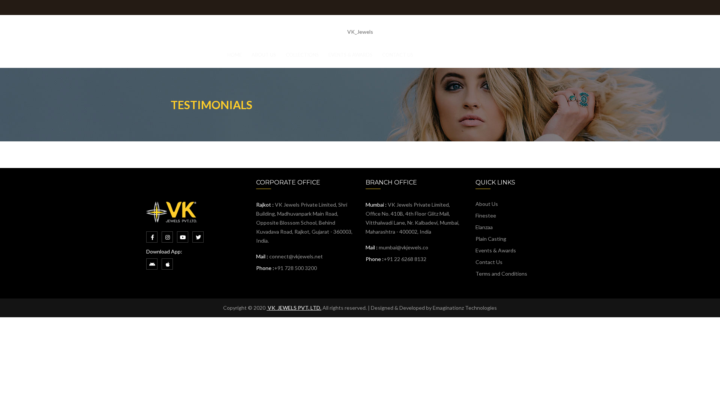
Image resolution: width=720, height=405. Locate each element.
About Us (487, 204)
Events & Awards (496, 250)
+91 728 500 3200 (295, 268)
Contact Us (489, 262)
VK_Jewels (360, 31)
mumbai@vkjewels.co (403, 247)
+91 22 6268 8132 (405, 259)
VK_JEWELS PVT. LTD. (294, 307)
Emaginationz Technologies (465, 307)
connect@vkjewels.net (296, 256)
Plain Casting (491, 239)
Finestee (486, 215)
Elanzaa (484, 227)
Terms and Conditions (501, 273)
